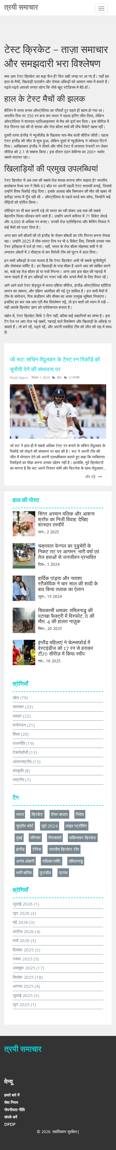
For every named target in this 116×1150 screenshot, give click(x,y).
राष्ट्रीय (22, 779)
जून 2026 (24, 913)
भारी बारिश (24, 872)
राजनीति (23, 743)
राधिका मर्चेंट (51, 861)
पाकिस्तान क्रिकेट (82, 837)
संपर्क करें (10, 1117)
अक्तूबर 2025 (28, 968)
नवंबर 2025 (26, 959)
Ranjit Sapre (19, 377)
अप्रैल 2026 (26, 931)
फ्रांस (63, 872)
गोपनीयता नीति (14, 1109)
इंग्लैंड (20, 849)
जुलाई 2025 (26, 995)
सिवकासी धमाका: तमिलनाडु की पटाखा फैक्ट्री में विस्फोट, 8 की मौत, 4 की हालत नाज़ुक (66, 616)
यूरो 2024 (49, 826)
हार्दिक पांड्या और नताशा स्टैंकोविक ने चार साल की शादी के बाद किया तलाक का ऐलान (68, 583)
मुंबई (19, 837)
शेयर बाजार (59, 814)
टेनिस (36, 849)
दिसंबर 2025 (26, 950)
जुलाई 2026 (26, 904)
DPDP (9, 1124)
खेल (59, 377)
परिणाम (35, 837)
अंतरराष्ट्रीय (27, 761)
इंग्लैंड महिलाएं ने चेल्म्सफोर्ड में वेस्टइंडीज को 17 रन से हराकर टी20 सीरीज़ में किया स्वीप (65, 648)
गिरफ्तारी (54, 837)
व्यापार (22, 716)
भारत (20, 814)
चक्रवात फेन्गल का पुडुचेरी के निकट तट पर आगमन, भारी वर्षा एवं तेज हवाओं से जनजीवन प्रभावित (68, 551)
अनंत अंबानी (25, 861)
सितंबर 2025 (28, 977)
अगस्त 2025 (26, 986)
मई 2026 (24, 922)
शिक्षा (21, 734)
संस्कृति (21, 770)
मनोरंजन (24, 725)
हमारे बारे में (11, 1095)
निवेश (80, 814)
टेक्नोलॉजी (25, 752)
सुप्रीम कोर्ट (25, 826)
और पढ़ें (91, 476)
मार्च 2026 (24, 940)
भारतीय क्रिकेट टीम (64, 849)
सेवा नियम (11, 1102)
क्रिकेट (37, 814)
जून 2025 (24, 1004)
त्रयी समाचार (21, 7)
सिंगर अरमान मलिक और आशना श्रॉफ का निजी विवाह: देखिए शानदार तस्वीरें (66, 519)
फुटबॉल (45, 872)
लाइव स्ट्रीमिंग (76, 826)
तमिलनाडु (76, 861)
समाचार (23, 706)
